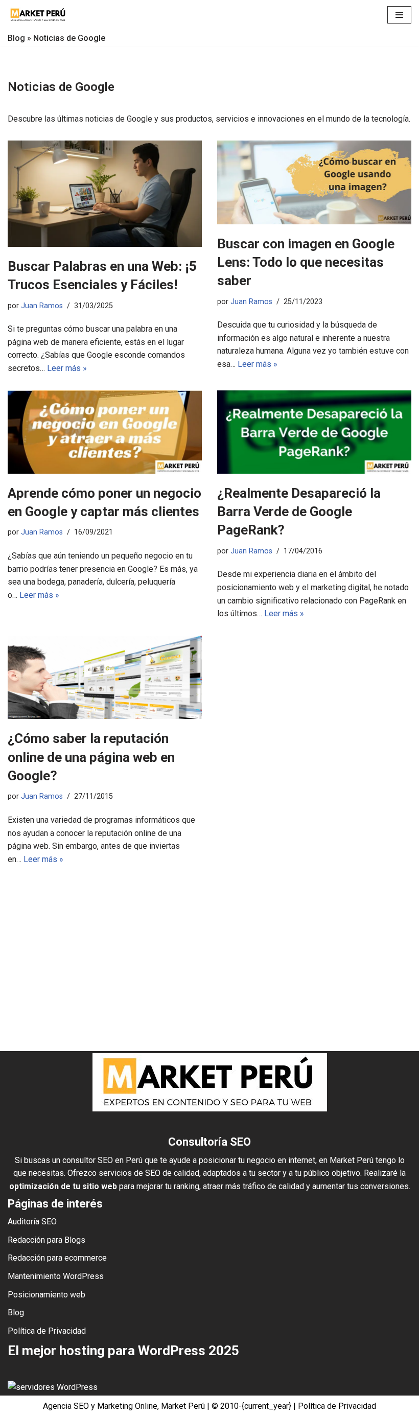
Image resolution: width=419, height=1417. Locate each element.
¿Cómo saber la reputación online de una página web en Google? (91, 757)
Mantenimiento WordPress (56, 1276)
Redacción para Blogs (46, 1240)
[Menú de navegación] (399, 15)
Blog (16, 38)
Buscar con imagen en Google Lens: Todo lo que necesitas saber (305, 262)
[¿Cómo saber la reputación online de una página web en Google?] (105, 677)
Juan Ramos (42, 305)
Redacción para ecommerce (57, 1258)
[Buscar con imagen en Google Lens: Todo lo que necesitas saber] (314, 182)
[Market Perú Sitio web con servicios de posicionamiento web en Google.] (38, 14)
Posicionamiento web (46, 1294)
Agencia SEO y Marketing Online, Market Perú (124, 1406)
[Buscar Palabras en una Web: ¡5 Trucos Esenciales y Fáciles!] (105, 193)
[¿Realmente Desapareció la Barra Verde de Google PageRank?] (314, 432)
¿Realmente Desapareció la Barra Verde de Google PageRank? (299, 511)
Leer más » (67, 368)
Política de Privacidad (47, 1331)
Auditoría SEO (32, 1221)
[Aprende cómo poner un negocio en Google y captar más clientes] (105, 432)
